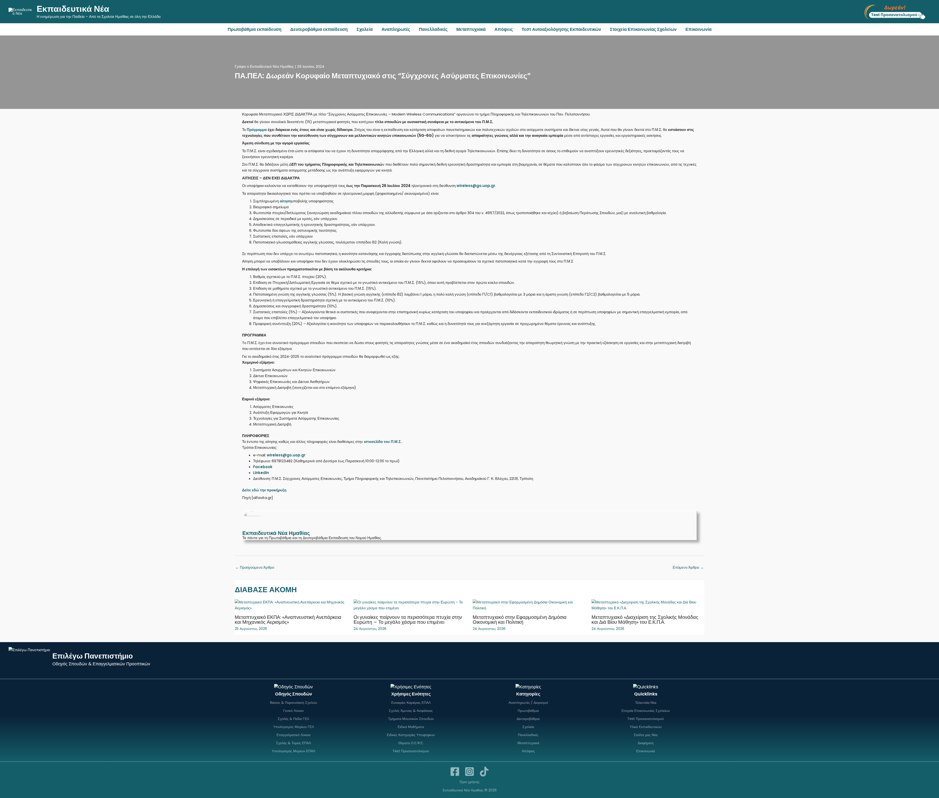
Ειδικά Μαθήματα (411, 726)
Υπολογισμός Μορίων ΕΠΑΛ (293, 751)
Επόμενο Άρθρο (688, 567)
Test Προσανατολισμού (410, 751)
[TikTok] (484, 771)
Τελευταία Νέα (645, 702)
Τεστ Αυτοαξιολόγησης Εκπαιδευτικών (561, 29)
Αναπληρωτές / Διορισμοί (528, 702)
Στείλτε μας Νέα (646, 734)
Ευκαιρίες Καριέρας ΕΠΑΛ (411, 702)
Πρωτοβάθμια (528, 710)
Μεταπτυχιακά (471, 29)
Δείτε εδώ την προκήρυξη (264, 490)
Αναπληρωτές (395, 29)
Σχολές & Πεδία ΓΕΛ (293, 718)
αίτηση (285, 201)
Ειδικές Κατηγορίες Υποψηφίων (411, 734)
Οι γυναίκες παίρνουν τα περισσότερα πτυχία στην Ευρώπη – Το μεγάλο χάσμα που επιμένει (408, 619)
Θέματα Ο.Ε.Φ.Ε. (411, 742)
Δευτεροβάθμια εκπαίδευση (319, 29)
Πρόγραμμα (257, 129)
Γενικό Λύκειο (293, 710)
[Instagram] (469, 771)
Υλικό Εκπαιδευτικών (646, 726)
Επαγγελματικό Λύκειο (294, 734)
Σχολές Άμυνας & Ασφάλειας (411, 710)
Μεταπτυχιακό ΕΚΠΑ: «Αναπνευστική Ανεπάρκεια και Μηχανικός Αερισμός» (288, 619)
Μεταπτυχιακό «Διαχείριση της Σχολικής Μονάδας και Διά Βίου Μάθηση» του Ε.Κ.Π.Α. (645, 619)
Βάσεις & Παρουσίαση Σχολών (293, 702)
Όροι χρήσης (470, 781)
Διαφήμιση (646, 742)
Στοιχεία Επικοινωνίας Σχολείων (643, 29)
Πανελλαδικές (433, 29)
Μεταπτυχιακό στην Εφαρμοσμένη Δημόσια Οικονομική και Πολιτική (520, 619)
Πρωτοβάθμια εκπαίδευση (254, 29)
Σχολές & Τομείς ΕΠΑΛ (293, 742)
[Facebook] (455, 771)
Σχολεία (365, 29)
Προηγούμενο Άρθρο (254, 567)
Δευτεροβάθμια (528, 718)
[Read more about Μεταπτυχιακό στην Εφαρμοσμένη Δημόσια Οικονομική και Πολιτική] (529, 605)
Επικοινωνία (698, 29)
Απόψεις (503, 29)
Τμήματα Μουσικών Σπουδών (411, 718)
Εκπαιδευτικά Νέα (73, 9)
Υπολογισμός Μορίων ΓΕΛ (293, 726)
